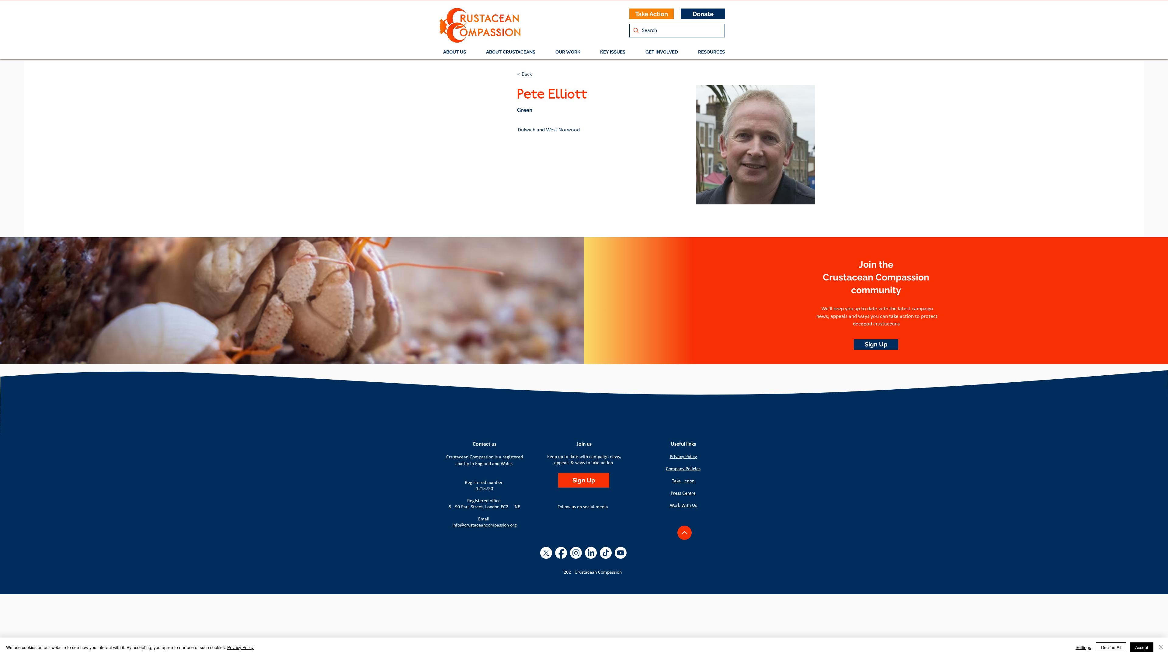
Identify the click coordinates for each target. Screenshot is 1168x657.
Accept (1141, 647)
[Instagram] (576, 553)
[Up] (684, 533)
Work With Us (683, 505)
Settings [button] (1083, 647)
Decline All (1111, 647)
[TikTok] (606, 553)
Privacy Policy (683, 456)
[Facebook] (561, 553)
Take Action (683, 481)
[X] (546, 553)
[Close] (1160, 647)
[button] (511, 52)
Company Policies (683, 469)
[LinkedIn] (591, 553)
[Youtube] (621, 553)
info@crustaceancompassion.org (484, 525)
